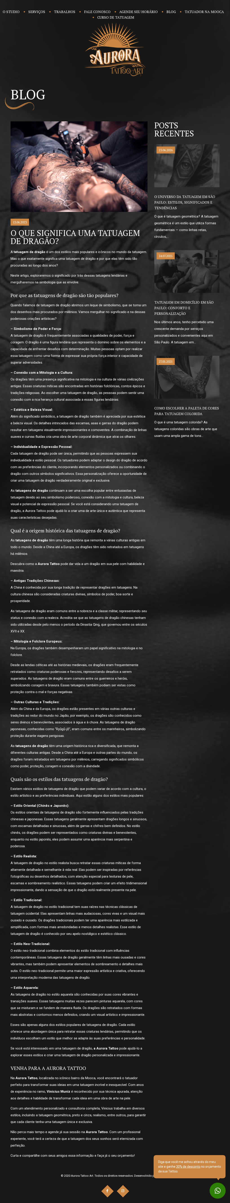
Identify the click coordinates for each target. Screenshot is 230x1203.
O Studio (11, 11)
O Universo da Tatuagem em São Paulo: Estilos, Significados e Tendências (184, 202)
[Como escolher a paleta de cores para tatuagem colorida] (186, 377)
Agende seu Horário (138, 11)
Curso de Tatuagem (115, 17)
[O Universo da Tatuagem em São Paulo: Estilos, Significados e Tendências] (186, 165)
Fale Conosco (97, 11)
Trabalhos (64, 11)
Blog (171, 11)
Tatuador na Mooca (204, 11)
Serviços (36, 11)
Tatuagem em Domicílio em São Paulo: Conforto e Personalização (184, 308)
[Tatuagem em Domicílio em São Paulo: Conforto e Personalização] (186, 271)
